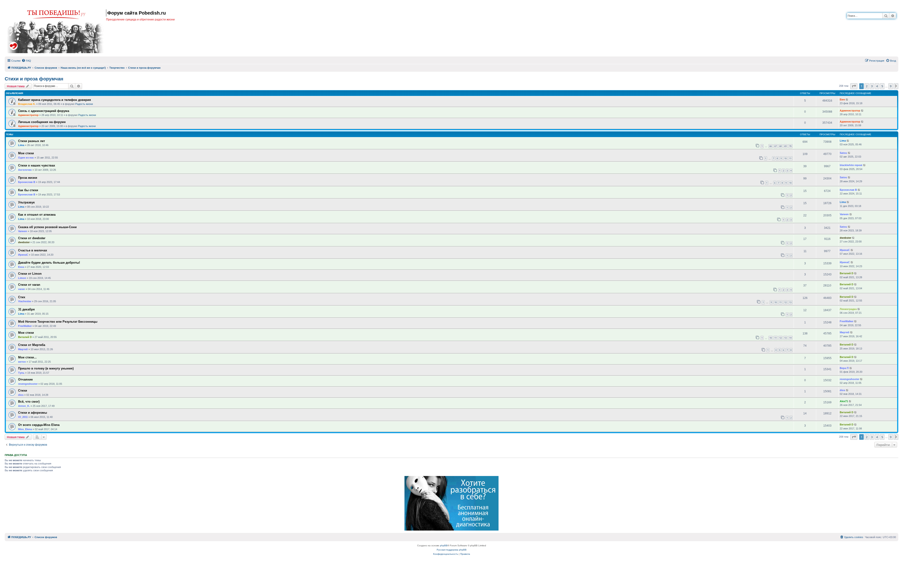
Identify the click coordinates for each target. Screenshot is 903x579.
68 (780, 146)
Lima (21, 145)
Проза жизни (27, 177)
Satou (843, 152)
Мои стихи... (27, 357)
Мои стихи (26, 153)
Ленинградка (848, 309)
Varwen (844, 214)
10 (785, 158)
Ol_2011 (23, 417)
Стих (21, 297)
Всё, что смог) (29, 401)
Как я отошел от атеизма (36, 214)
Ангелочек (25, 169)
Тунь (21, 372)
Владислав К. (27, 104)
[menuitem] (26, 60)
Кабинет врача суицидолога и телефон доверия (54, 100)
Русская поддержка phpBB (452, 549)
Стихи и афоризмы (32, 412)
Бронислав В (26, 182)
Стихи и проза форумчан (34, 78)
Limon (22, 278)
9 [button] (890, 86)
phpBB (444, 545)
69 (785, 146)
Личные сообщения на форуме (42, 122)
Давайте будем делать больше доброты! (49, 262)
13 (790, 302)
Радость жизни (84, 104)
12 (785, 302)
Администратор (28, 115)
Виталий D (846, 273)
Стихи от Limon (30, 273)
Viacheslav (24, 301)
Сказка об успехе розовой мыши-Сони (47, 227)
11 (790, 158)
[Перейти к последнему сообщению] (847, 100)
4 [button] (877, 86)
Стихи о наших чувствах (36, 165)
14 (790, 337)
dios (21, 394)
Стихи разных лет (31, 141)
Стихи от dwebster (31, 238)
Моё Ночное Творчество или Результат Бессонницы (57, 321)
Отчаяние (25, 379)
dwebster (24, 242)
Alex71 (844, 401)
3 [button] (872, 86)
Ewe (842, 99)
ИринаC (23, 254)
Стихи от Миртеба (31, 345)
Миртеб (844, 332)
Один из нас (26, 157)
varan (21, 289)
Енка (21, 267)
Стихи (22, 390)
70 (790, 146)
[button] (853, 86)
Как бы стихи (28, 190)
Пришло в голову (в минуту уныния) (46, 368)
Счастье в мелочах (32, 250)
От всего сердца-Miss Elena (38, 425)
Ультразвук (26, 202)
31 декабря (26, 309)
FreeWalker (25, 326)
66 (770, 146)
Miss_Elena (25, 429)
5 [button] (882, 86)
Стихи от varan (29, 284)
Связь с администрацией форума (43, 111)
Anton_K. (24, 406)
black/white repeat (851, 165)
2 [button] (866, 86)
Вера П (844, 368)
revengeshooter (28, 383)
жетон (22, 361)
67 (775, 146)
